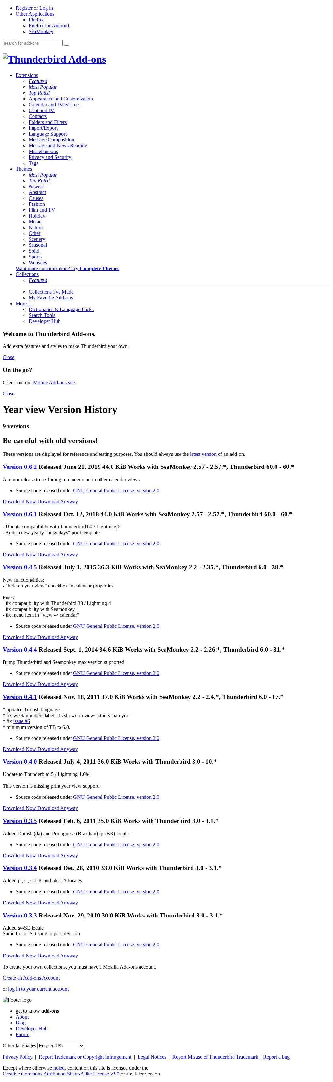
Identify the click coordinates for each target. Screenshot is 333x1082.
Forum (22, 1034)
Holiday (37, 215)
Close (8, 357)
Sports (35, 256)
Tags (33, 163)
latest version (203, 454)
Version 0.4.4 (20, 649)
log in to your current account (38, 989)
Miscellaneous (43, 151)
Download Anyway (57, 501)
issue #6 (21, 721)
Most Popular (43, 87)
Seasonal (38, 245)
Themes (24, 169)
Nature (36, 227)
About (22, 1017)
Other (34, 233)
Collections (27, 274)
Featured (38, 81)
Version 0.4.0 (20, 761)
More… (24, 303)
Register (24, 8)
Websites (38, 262)
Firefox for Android (49, 25)
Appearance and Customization (61, 98)
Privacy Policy (18, 1057)
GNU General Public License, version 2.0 (116, 490)
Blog (21, 1022)
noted (59, 1068)
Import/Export (43, 128)
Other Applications (35, 14)
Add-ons (86, 59)
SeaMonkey (41, 31)
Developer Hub (44, 321)
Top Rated (39, 93)
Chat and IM (42, 110)
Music (35, 221)
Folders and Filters (48, 122)
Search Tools (42, 315)
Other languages (19, 1045)
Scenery (37, 239)
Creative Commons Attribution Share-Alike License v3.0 (62, 1073)
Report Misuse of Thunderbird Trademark (216, 1057)
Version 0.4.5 (20, 567)
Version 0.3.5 (20, 820)
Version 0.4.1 (20, 696)
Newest (36, 186)
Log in (46, 8)
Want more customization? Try (67, 268)
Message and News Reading (58, 145)
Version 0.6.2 (20, 466)
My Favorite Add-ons (51, 297)
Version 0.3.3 (20, 915)
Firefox (36, 19)
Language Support (48, 134)
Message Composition (51, 139)
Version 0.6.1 (20, 514)
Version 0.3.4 (20, 867)
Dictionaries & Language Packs (61, 309)
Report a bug (276, 1057)
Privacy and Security (50, 157)
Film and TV (42, 210)
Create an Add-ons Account (31, 978)
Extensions (27, 75)
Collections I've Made (51, 292)
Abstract (37, 192)
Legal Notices (152, 1057)
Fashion (37, 204)
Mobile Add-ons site (54, 382)
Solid (34, 251)
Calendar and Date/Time (54, 104)
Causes (36, 198)
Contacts (38, 116)
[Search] (66, 45)
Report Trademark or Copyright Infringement (86, 1057)
